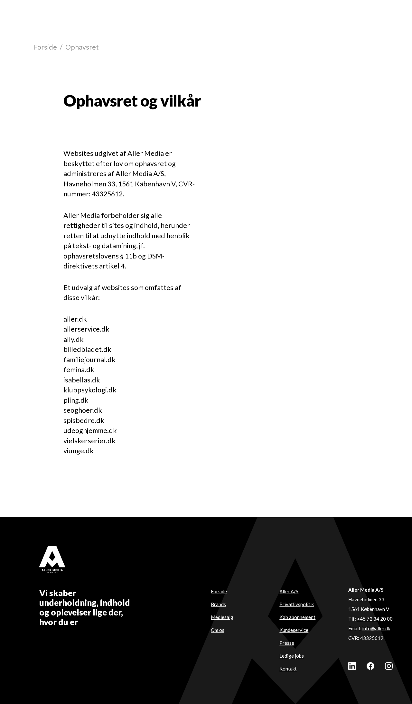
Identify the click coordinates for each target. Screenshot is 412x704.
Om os (217, 630)
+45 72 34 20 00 (375, 619)
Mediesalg (222, 617)
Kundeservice (293, 630)
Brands (218, 604)
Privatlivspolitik (296, 604)
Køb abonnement (297, 617)
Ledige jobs (291, 656)
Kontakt (288, 668)
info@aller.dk (376, 628)
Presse (286, 643)
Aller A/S (288, 591)
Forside (45, 47)
